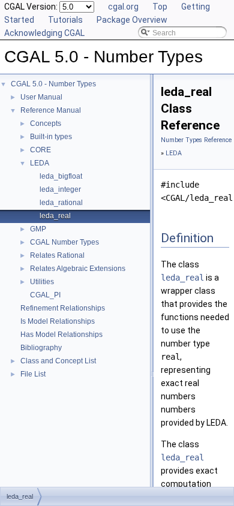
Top (159, 6)
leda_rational (61, 202)
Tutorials (65, 20)
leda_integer (60, 189)
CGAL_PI (45, 295)
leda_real (55, 216)
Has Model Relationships (61, 334)
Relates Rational (57, 255)
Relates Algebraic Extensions (77, 268)
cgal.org (123, 6)
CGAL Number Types (64, 242)
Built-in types (51, 136)
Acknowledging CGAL (44, 33)
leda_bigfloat (61, 176)
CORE (40, 150)
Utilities (42, 282)
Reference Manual (50, 110)
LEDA (39, 163)
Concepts (45, 123)
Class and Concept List (58, 361)
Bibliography (41, 348)
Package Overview (132, 20)
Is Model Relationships (57, 321)
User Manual (41, 97)
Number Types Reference (196, 140)
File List (33, 374)
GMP (38, 229)
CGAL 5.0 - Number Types (53, 84)
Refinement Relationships (62, 308)
